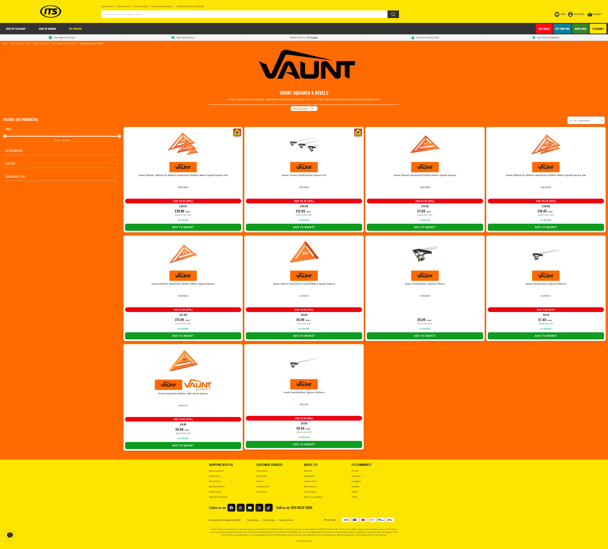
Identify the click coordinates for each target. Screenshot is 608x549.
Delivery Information (161, 6)
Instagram (356, 481)
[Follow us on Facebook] (231, 508)
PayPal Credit (215, 492)
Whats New (580, 28)
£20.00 (66, 140)
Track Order (261, 476)
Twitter (355, 492)
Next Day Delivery (185, 37)
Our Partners (309, 476)
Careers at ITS (310, 481)
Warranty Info (262, 486)
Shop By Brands (47, 28)
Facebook (356, 476)
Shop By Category (15, 28)
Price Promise (140, 6)
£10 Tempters (562, 28)
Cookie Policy (310, 492)
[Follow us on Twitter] (259, 508)
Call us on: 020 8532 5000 (294, 507)
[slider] (4, 136)
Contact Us (107, 6)
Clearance (598, 28)
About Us (308, 471)
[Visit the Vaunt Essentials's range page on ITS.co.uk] (197, 384)
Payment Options (217, 486)
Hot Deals (544, 28)
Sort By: (573, 120)
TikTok (355, 497)
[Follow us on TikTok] (269, 508)
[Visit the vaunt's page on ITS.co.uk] (183, 167)
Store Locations (216, 471)
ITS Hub (355, 471)
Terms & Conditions (313, 497)
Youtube (355, 486)
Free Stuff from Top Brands (190, 6)
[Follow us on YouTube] (250, 508)
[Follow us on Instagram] (241, 508)
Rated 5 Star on (298, 37)
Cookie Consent (286, 520)
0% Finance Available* (548, 37)
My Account (261, 471)
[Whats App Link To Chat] (20, 533)
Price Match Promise (64, 37)
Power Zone (214, 476)
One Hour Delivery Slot (427, 37)
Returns (260, 481)
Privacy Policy (310, 486)
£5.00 (57, 140)
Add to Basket (183, 227)
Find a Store (123, 6)
